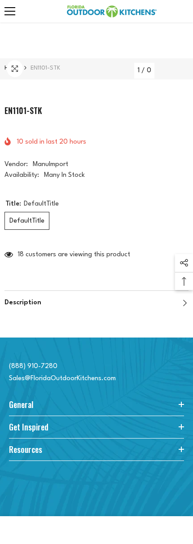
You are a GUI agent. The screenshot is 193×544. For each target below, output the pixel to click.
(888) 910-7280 (33, 366)
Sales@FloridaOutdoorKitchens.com (62, 378)
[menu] (9, 11)
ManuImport (50, 164)
